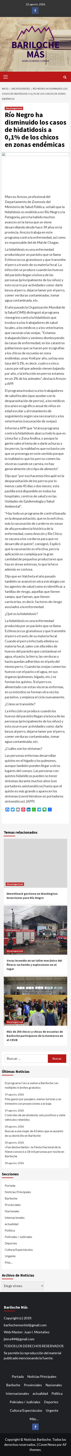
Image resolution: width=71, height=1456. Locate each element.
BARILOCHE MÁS (35, 49)
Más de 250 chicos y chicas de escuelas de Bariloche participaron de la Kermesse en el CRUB (35, 1036)
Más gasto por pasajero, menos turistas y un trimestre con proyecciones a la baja (33, 1101)
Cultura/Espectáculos (19, 1249)
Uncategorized (14, 108)
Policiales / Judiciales (18, 1236)
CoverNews (47, 1444)
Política (10, 1230)
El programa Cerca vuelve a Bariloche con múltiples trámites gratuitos (31, 1085)
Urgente (10, 1256)
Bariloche (11, 1198)
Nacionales (12, 1211)
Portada (10, 1185)
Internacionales (15, 1217)
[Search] (64, 77)
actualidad (11, 1224)
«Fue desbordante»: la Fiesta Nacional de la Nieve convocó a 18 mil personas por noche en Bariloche (34, 1151)
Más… (9, 1262)
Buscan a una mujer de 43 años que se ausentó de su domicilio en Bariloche (34, 1133)
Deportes (11, 1243)
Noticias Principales (18, 1192)
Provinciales (13, 1204)
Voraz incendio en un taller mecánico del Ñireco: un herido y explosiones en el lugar (34, 965)
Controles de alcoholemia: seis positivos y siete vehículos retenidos (35, 1117)
